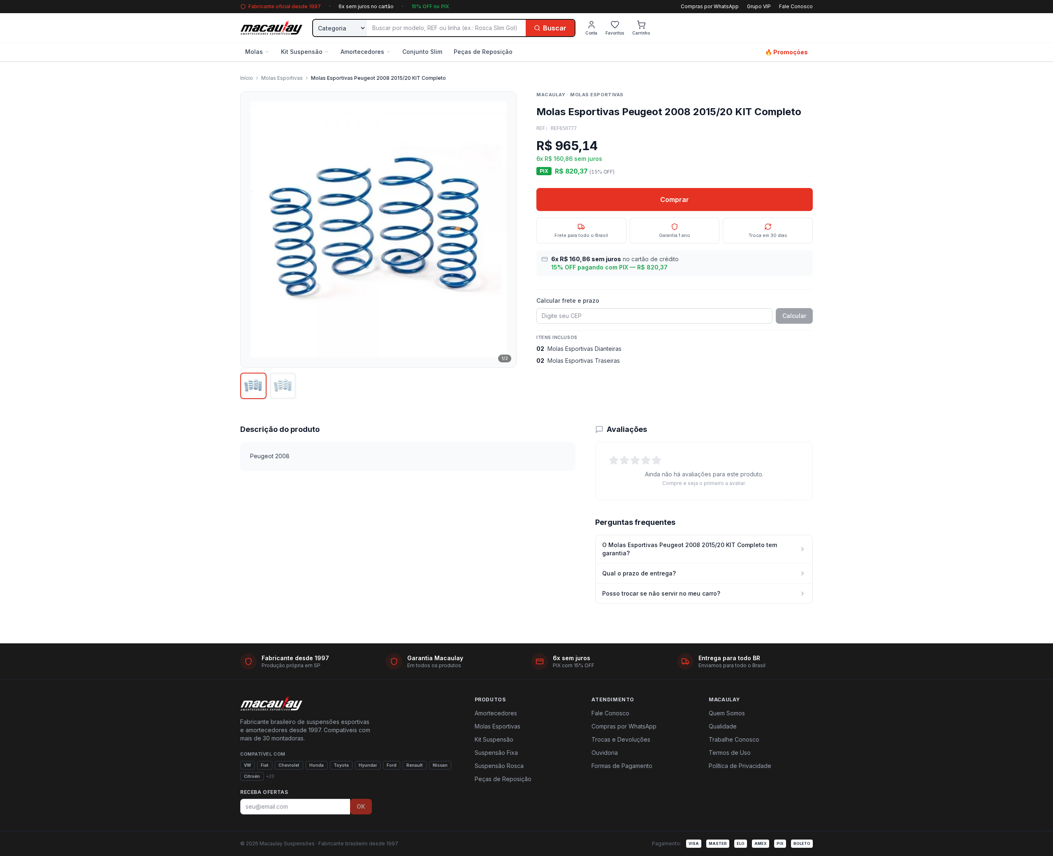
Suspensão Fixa (496, 752)
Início (246, 78)
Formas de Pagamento (621, 765)
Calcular (794, 315)
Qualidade (723, 726)
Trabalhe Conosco (734, 739)
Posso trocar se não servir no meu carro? (661, 593)
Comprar (674, 199)
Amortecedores (362, 51)
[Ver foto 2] (283, 386)
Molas (254, 51)
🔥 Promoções (786, 52)
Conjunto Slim (422, 51)
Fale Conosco (796, 6)
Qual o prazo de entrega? (639, 573)
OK (361, 806)
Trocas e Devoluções (620, 739)
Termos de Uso (730, 752)
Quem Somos (727, 713)
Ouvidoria (604, 752)
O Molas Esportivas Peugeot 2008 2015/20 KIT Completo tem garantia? (689, 549)
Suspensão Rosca (499, 765)
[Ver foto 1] (253, 386)
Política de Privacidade (740, 765)
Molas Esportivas (282, 78)
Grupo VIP (759, 6)
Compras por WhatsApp (710, 6)
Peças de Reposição (483, 51)
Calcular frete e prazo (567, 300)
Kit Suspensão (301, 51)
